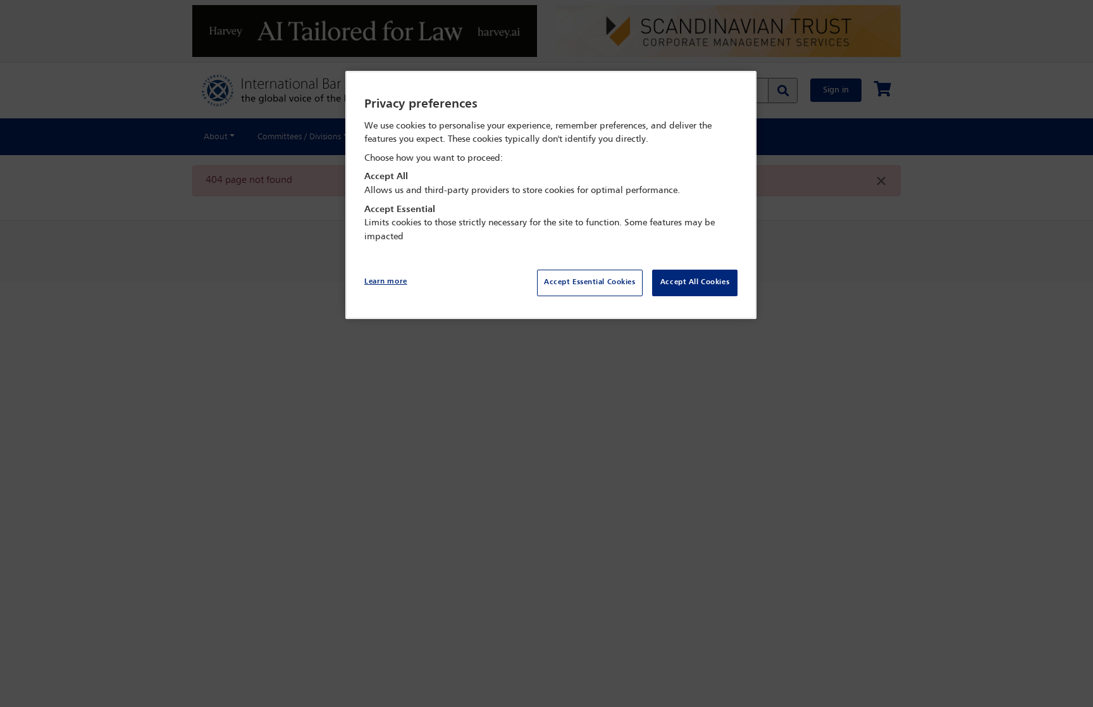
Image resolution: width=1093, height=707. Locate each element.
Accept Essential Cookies (590, 282)
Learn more (385, 281)
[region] (550, 195)
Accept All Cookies (694, 282)
